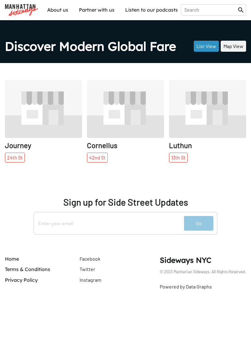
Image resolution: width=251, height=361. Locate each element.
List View (206, 46)
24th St (15, 157)
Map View (233, 46)
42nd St (97, 157)
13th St (178, 157)
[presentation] (210, 10)
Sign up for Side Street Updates (125, 202)
